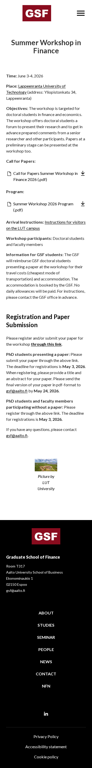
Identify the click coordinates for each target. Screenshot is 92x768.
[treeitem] (46, 614)
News (46, 661)
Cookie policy (46, 756)
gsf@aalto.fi (17, 390)
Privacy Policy (46, 736)
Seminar (46, 637)
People (46, 649)
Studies (46, 625)
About (46, 612)
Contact (46, 673)
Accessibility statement (46, 746)
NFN (46, 685)
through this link (46, 344)
